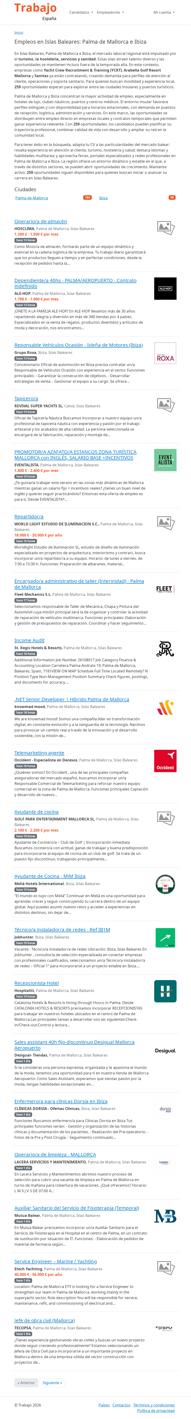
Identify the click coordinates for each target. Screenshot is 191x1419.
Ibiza (103, 198)
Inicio (18, 32)
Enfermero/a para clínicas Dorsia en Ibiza (61, 1101)
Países (104, 1405)
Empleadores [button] (109, 12)
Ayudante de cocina (36, 811)
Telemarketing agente (39, 752)
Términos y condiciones (154, 1405)
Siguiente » (52, 1382)
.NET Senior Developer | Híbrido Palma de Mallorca (71, 699)
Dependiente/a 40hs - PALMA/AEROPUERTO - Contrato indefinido (75, 283)
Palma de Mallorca (31, 198)
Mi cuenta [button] (162, 12)
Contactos (121, 1405)
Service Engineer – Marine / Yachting (55, 1261)
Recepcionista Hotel (36, 983)
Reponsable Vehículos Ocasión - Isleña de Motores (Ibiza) (78, 345)
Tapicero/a (26, 398)
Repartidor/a (29, 516)
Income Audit (29, 640)
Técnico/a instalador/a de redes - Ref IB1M (62, 929)
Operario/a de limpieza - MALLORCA (55, 1154)
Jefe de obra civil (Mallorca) (44, 1320)
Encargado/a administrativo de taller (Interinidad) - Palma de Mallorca (79, 584)
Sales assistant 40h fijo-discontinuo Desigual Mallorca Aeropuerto (74, 1045)
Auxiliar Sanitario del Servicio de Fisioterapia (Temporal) (76, 1208)
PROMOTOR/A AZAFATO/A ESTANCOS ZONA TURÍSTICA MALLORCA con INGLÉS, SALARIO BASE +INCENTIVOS (75, 454)
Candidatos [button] (79, 12)
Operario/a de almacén (40, 221)
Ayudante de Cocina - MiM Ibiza (49, 876)
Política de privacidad (156, 1410)
